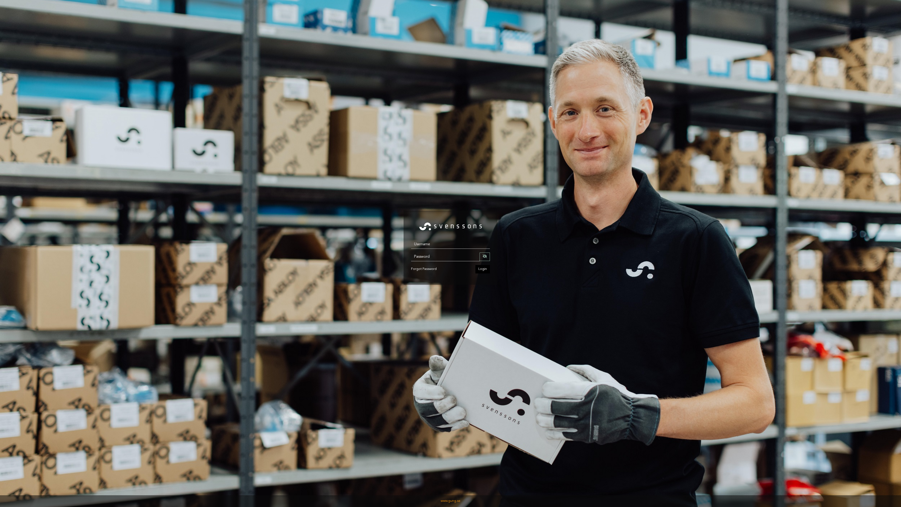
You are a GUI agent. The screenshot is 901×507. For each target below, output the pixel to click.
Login (482, 269)
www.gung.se (450, 501)
